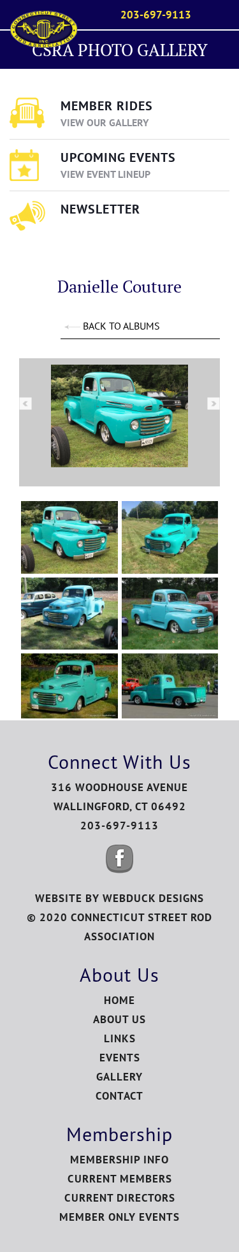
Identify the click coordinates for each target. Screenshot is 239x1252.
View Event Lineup (105, 174)
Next (213, 403)
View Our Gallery (104, 122)
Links (120, 1038)
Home (119, 1000)
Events (119, 1058)
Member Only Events (119, 1217)
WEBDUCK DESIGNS (153, 898)
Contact (119, 1096)
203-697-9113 (155, 15)
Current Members (120, 1179)
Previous (25, 403)
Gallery (119, 1077)
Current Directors (119, 1198)
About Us (119, 1019)
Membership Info (119, 1160)
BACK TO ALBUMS (120, 325)
